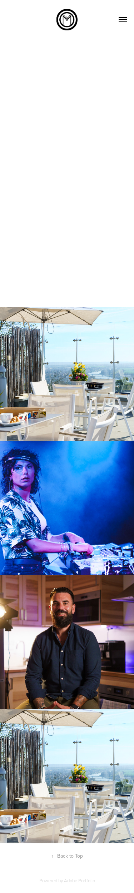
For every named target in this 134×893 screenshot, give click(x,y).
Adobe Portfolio (79, 880)
